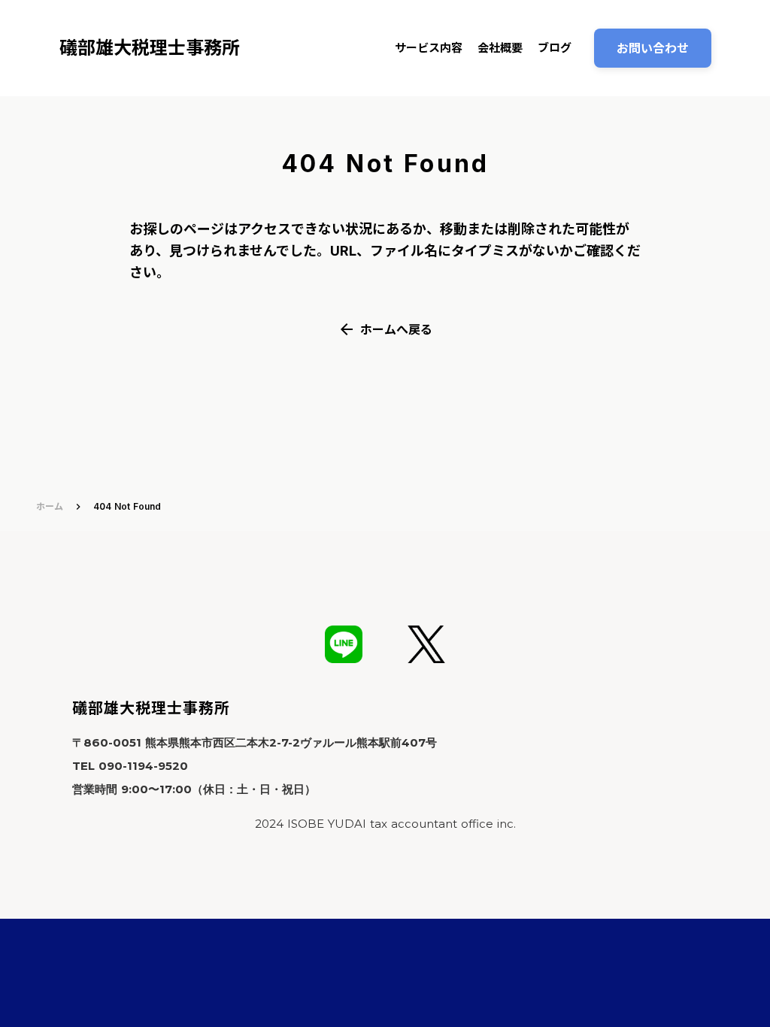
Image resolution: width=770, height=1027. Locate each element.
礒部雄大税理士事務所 (151, 708)
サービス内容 (428, 48)
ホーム (49, 506)
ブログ (554, 48)
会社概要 (500, 48)
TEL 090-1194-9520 (130, 766)
